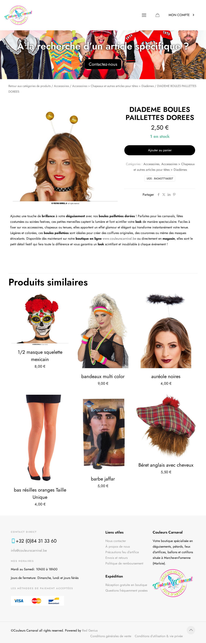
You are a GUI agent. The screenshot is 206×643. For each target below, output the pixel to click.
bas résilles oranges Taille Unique (40, 493)
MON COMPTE (179, 15)
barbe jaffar (103, 478)
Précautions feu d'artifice (122, 552)
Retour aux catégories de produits (29, 86)
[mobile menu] (144, 15)
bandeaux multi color (103, 376)
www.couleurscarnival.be (119, 238)
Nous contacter (115, 541)
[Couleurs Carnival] (18, 15)
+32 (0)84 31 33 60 (36, 540)
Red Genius (90, 630)
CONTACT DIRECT (24, 532)
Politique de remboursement (124, 563)
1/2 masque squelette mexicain (40, 356)
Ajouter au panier (160, 150)
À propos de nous (117, 546)
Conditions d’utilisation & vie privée (159, 636)
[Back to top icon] (191, 630)
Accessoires (61, 86)
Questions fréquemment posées (126, 590)
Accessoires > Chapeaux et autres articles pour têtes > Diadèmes (113, 86)
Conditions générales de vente (110, 636)
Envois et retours (116, 557)
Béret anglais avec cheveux (165, 464)
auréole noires (165, 376)
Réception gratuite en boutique (126, 585)
